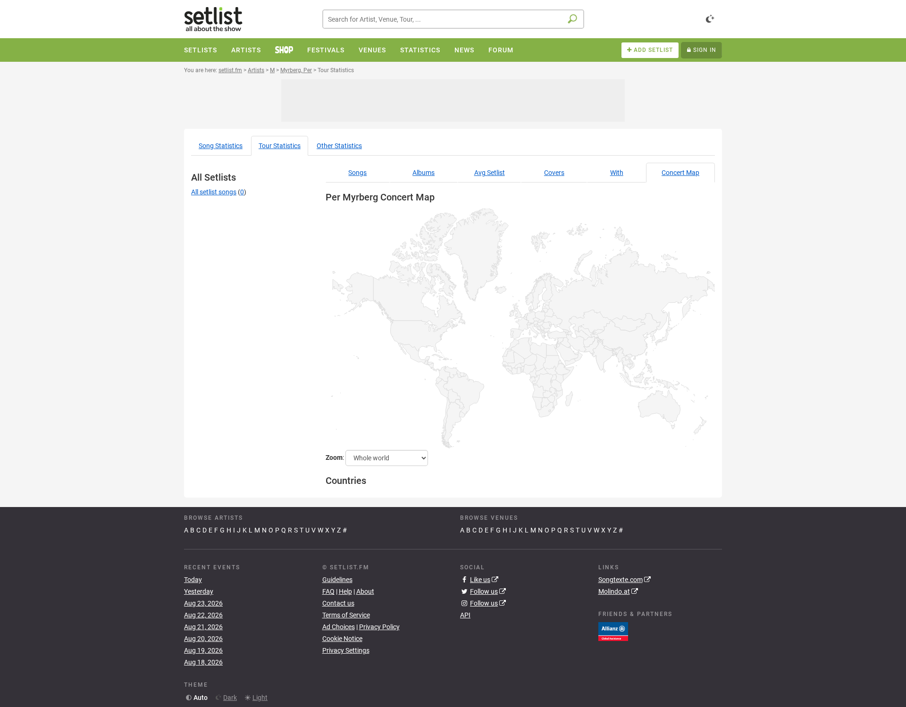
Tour (280, 146)
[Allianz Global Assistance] (613, 630)
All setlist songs (213, 192)
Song (221, 146)
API (465, 615)
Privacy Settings (345, 650)
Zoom (334, 457)
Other (339, 146)
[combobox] (453, 19)
